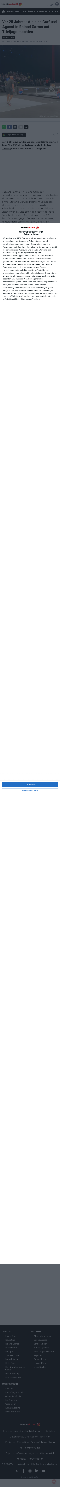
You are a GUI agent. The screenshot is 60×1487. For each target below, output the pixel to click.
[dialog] (30, 743)
